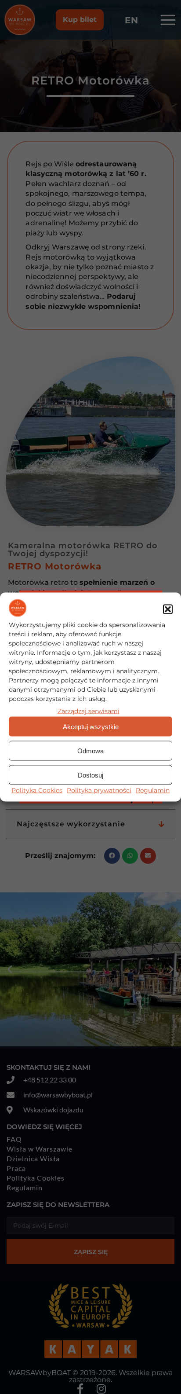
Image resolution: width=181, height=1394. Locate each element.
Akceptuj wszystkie (91, 726)
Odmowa (90, 750)
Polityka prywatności (99, 790)
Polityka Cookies (36, 790)
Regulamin (153, 790)
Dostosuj (90, 774)
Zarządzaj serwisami (88, 711)
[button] (167, 609)
